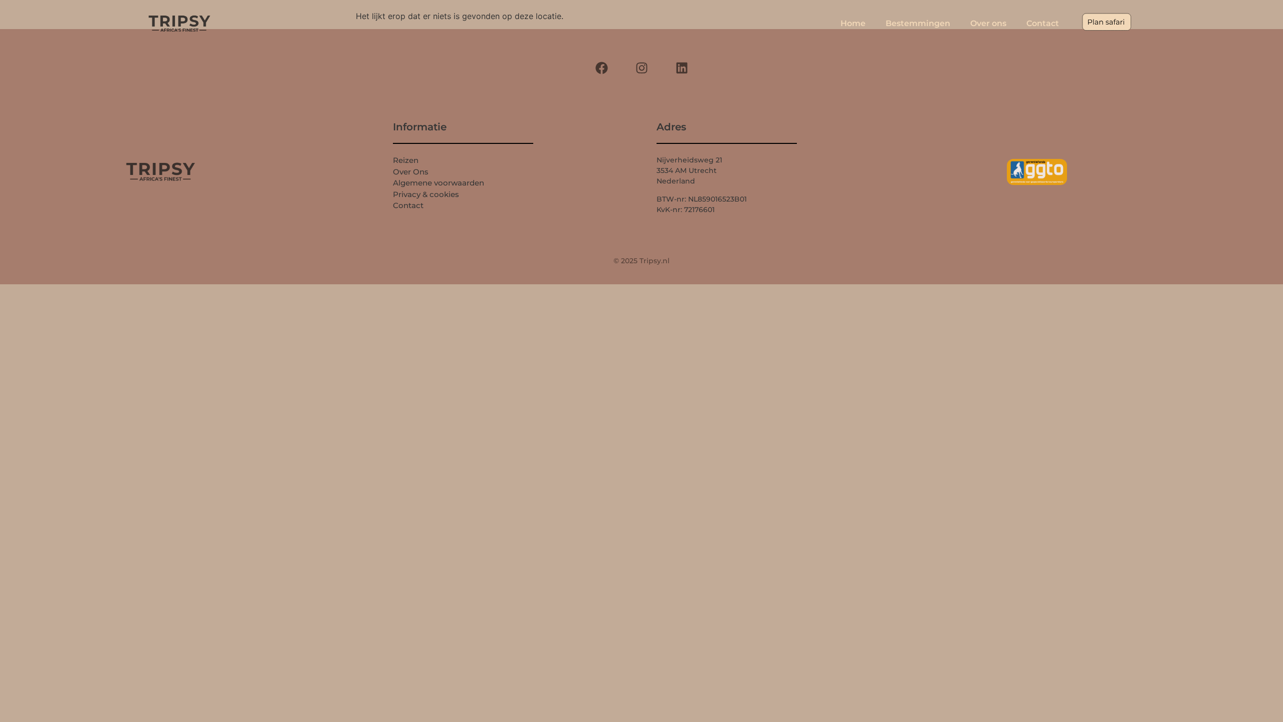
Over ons (988, 23)
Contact (1042, 23)
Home (853, 23)
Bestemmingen (918, 23)
